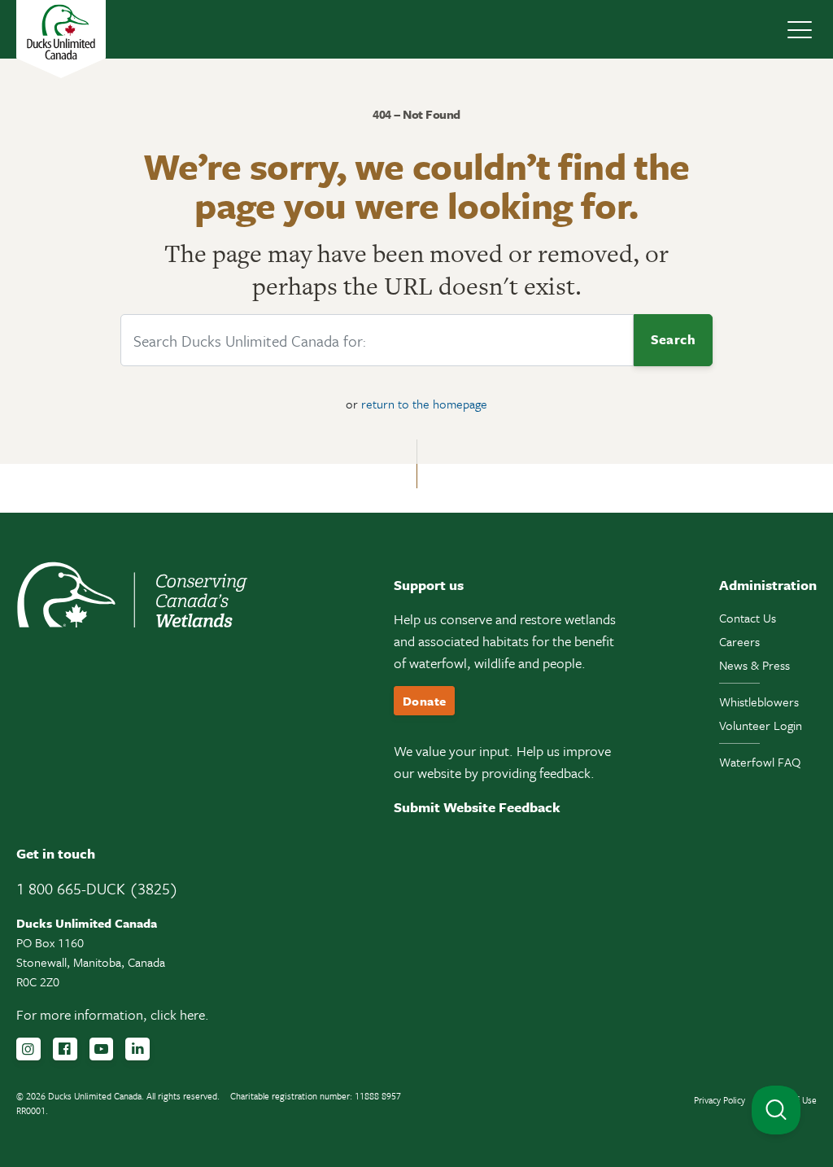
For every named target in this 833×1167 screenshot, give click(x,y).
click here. (179, 1014)
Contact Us (747, 618)
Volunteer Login (760, 725)
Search (673, 339)
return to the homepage (424, 404)
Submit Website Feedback (477, 807)
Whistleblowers (759, 701)
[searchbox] (377, 340)
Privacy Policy (719, 1100)
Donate (424, 701)
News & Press (754, 665)
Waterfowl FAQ (759, 762)
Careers (739, 641)
